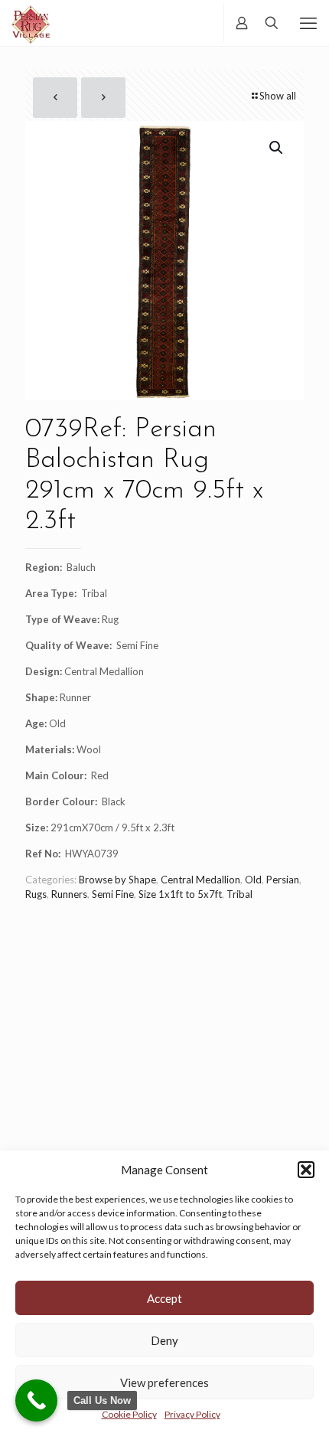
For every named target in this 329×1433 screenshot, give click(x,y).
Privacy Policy (192, 1414)
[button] (306, 1169)
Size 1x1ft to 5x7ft (180, 894)
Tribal (239, 894)
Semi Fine (113, 894)
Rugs (36, 894)
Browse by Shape (117, 879)
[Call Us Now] (36, 1400)
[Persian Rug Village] (30, 23)
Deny (164, 1340)
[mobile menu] (308, 23)
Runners (69, 894)
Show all (277, 96)
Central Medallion (200, 879)
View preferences (164, 1382)
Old (253, 879)
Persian (282, 879)
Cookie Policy (129, 1414)
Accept (164, 1298)
